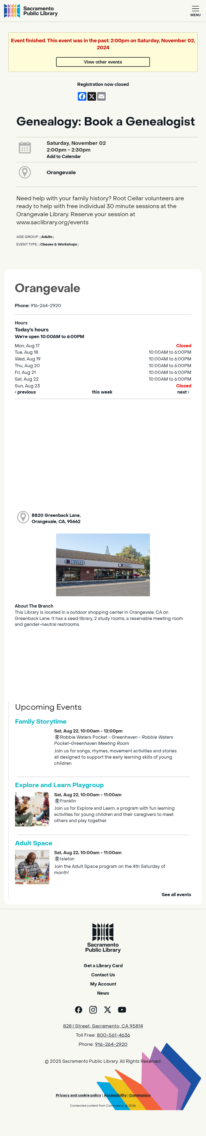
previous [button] (26, 392)
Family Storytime (41, 722)
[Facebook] (78, 1009)
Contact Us (103, 975)
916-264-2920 (111, 1044)
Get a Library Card (103, 966)
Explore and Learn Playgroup (59, 785)
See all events (176, 894)
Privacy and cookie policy (78, 1095)
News (103, 993)
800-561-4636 (113, 1035)
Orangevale (61, 172)
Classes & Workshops (58, 244)
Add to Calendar (64, 156)
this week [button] (102, 392)
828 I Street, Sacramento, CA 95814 (103, 1026)
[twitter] (107, 1009)
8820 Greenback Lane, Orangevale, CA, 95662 (56, 518)
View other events (103, 62)
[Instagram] (93, 1009)
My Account (103, 984)
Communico (139, 1095)
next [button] (182, 392)
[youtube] (122, 1009)
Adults (46, 237)
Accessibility (115, 1095)
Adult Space (33, 843)
